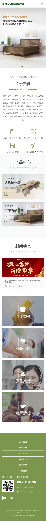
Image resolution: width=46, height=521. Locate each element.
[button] (19, 66)
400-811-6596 (26, 482)
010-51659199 (28, 487)
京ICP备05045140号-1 (23, 513)
